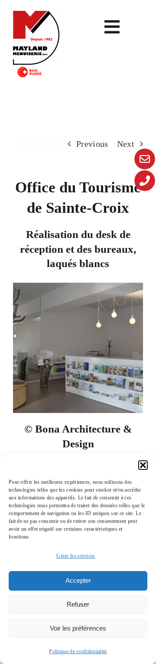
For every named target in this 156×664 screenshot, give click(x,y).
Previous (92, 144)
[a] (36, 15)
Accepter (78, 580)
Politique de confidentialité (78, 651)
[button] (143, 465)
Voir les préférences (78, 628)
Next (125, 144)
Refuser (78, 604)
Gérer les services (75, 556)
